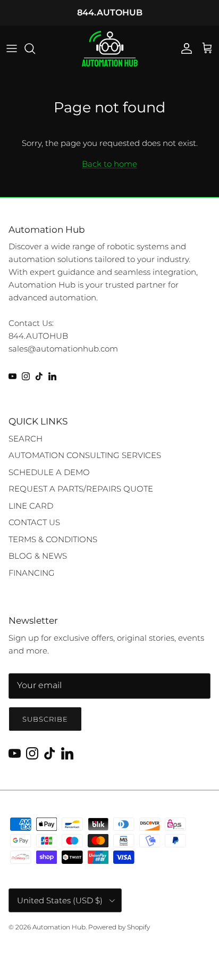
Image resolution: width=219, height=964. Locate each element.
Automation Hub (59, 927)
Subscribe (45, 719)
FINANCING (32, 573)
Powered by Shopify (119, 927)
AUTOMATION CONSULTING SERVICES (85, 455)
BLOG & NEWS (38, 556)
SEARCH (26, 439)
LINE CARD (31, 506)
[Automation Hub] (110, 49)
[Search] (35, 48)
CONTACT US (34, 522)
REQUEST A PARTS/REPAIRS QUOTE (81, 489)
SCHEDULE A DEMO (49, 472)
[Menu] (11, 48)
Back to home (109, 164)
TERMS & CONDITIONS (53, 539)
